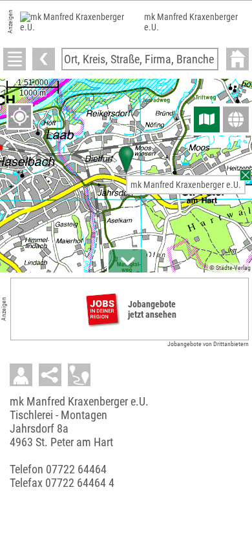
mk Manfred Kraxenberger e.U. (186, 185)
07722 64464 (76, 469)
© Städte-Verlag (230, 267)
